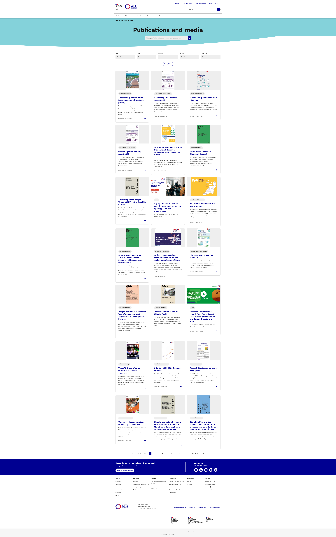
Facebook (196, 470)
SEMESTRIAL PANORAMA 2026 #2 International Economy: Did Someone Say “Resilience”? (131, 259)
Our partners (118, 492)
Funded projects (137, 489)
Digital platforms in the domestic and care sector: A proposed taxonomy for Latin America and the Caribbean (203, 425)
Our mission (118, 481)
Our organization (119, 489)
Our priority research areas (175, 484)
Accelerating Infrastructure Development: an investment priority (131, 100)
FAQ (206, 531)
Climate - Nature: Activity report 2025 (201, 256)
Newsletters (189, 487)
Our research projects (174, 487)
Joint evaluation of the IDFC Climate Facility (167, 313)
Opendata (207, 487)
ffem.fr (191, 507)
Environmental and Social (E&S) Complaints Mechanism (189, 531)
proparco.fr (202, 507)
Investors (177, 3)
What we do (128, 16)
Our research (150, 16)
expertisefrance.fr (179, 507)
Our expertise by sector (138, 487)
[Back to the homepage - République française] (135, 7)
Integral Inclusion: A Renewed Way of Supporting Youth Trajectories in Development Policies (132, 315)
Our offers (139, 16)
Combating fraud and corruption (168, 534)
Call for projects (187, 3)
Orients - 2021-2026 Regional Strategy (167, 369)
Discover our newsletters (125, 470)
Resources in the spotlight (211, 481)
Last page (203, 453)
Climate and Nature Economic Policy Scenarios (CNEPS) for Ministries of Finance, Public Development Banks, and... (167, 425)
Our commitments (119, 487)
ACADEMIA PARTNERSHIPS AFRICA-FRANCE (202, 205)
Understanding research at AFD (176, 481)
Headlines (189, 481)
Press (210, 3)
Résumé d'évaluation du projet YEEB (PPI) (203, 369)
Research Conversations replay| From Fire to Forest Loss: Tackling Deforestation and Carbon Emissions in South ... (202, 317)
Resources (175, 16)
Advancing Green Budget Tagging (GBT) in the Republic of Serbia (132, 202)
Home (116, 20)
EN (217, 3)
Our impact (135, 481)
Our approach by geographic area (141, 484)
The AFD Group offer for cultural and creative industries (129, 370)
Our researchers (172, 492)
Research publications (210, 484)
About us (117, 16)
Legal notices (150, 531)
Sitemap (212, 531)
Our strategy (118, 484)
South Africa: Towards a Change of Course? (200, 153)
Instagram (215, 470)
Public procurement (200, 3)
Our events (189, 484)
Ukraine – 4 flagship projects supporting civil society (131, 423)
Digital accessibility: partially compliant (164, 531)
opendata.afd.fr (214, 507)
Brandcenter (207, 489)
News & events (163, 16)
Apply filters (218, 9)
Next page (195, 453)
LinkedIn (210, 470)
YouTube (206, 470)
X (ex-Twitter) (201, 470)
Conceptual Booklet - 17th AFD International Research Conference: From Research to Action (168, 151)
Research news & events (174, 489)
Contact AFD (125, 531)
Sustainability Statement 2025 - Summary (203, 99)
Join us (117, 495)
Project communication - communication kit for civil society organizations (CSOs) (167, 257)
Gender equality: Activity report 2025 (165, 99)
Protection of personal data (137, 531)
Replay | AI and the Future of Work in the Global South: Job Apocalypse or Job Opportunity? (167, 207)
